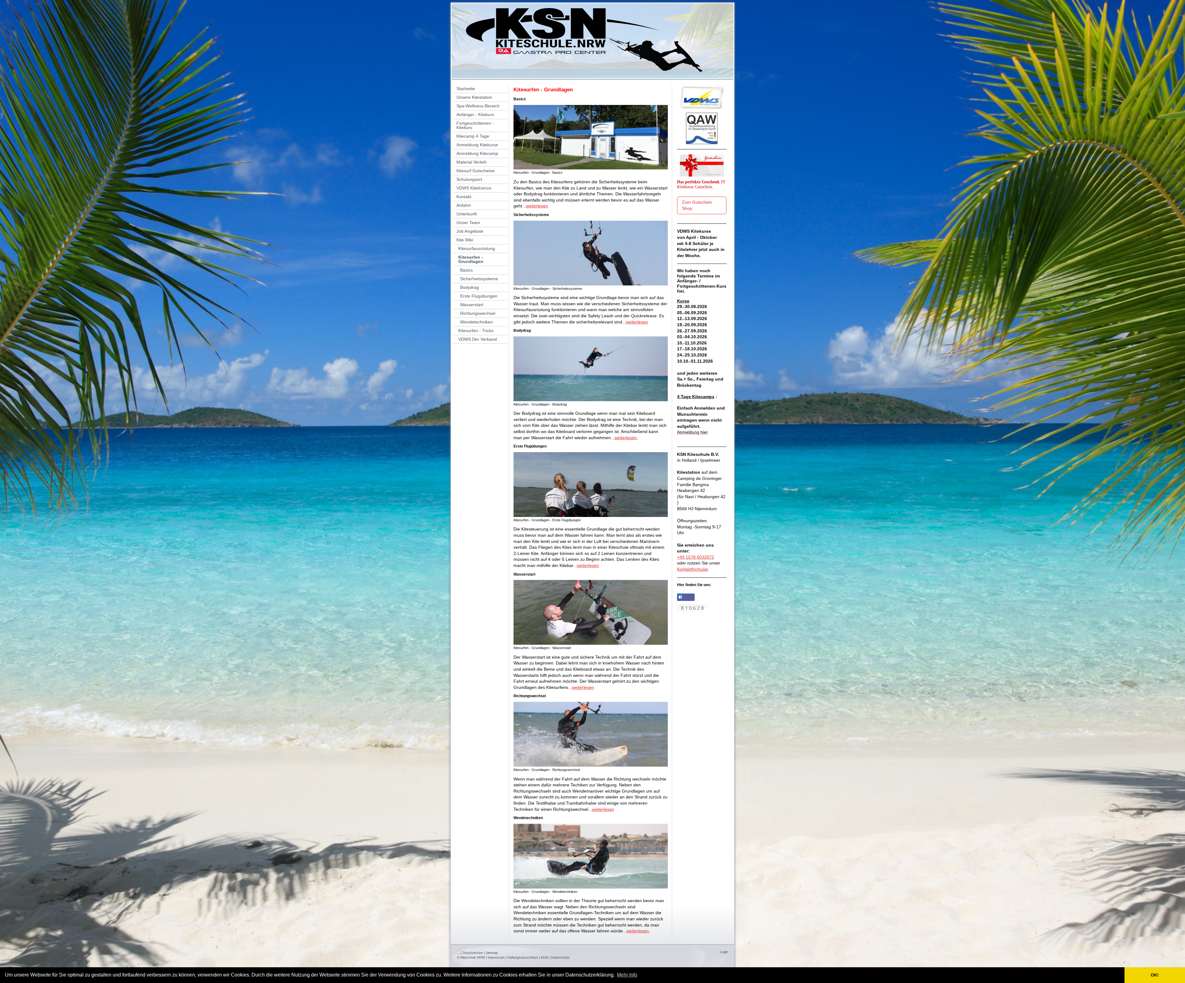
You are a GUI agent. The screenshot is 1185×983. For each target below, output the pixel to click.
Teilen (687, 597)
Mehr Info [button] (627, 974)
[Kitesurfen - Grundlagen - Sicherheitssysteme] (591, 253)
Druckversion (473, 953)
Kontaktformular (692, 569)
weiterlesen (537, 205)
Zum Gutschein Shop (697, 205)
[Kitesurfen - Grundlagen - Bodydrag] (591, 368)
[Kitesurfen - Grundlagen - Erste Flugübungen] (591, 484)
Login (724, 952)
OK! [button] (1155, 975)
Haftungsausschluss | (523, 957)
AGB (544, 957)
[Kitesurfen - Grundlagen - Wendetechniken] (591, 856)
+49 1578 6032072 (695, 557)
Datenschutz (560, 957)
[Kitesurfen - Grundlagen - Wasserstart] (591, 612)
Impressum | (497, 957)
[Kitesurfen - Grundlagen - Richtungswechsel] (591, 734)
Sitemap (492, 953)
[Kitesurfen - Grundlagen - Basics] (591, 137)
